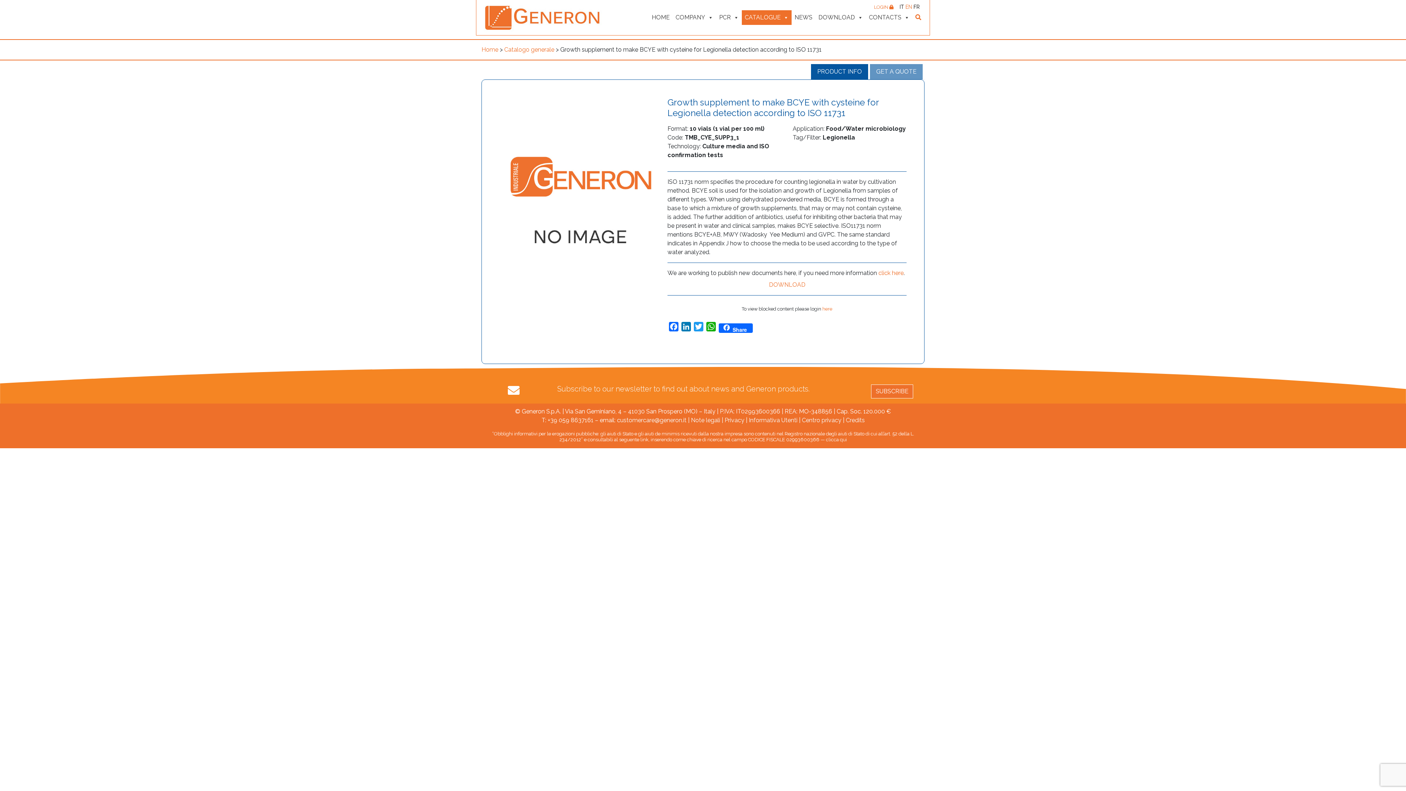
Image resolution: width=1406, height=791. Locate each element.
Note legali (705, 420)
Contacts (885, 17)
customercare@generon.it (652, 420)
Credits (855, 420)
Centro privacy (821, 420)
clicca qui (836, 439)
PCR (725, 17)
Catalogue (763, 17)
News (803, 17)
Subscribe (892, 391)
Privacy (734, 420)
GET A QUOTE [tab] (896, 71)
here (827, 309)
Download (836, 17)
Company (690, 17)
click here (891, 273)
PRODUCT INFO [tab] (839, 71)
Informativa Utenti (773, 420)
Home (661, 17)
